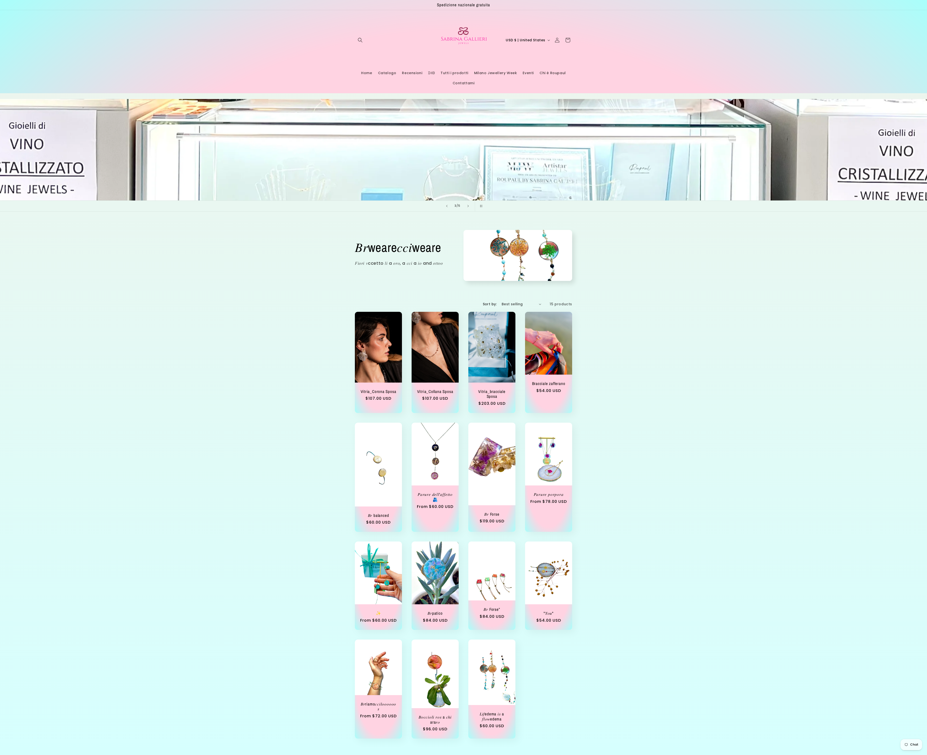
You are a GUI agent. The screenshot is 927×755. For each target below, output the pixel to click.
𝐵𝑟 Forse (491, 514)
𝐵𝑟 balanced (378, 515)
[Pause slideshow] (480, 206)
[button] (360, 40)
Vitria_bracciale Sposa (491, 394)
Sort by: (490, 304)
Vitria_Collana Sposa (435, 391)
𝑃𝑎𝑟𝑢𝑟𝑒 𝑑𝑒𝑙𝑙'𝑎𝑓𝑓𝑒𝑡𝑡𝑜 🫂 (435, 497)
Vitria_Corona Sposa (378, 391)
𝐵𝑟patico (435, 613)
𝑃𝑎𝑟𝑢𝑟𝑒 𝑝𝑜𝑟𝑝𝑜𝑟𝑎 (549, 494)
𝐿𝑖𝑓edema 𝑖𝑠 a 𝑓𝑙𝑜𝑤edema (492, 717)
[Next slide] (468, 206)
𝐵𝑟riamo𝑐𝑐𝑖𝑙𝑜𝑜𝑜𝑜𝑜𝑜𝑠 (378, 707)
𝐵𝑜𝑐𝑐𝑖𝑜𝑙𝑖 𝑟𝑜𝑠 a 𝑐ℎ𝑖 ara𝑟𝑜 (435, 720)
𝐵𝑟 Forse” (492, 609)
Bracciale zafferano (548, 383)
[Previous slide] (447, 206)
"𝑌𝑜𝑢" (549, 613)
